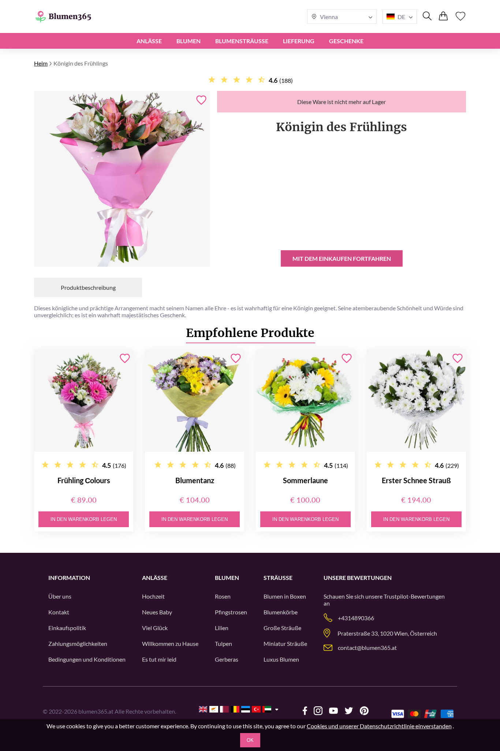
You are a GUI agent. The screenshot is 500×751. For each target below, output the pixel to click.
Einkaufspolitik (67, 627)
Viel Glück (155, 627)
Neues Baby (157, 611)
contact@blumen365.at (367, 647)
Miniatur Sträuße (285, 643)
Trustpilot (396, 596)
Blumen (188, 40)
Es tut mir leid (159, 659)
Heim (41, 63)
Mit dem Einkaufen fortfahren (341, 258)
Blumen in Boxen (285, 596)
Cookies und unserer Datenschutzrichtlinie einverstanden (379, 725)
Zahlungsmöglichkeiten (77, 643)
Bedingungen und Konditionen (87, 659)
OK (250, 740)
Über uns (59, 596)
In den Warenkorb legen (84, 519)
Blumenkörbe (281, 611)
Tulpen (223, 643)
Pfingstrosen (231, 611)
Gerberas (226, 659)
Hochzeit (153, 596)
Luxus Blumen (281, 659)
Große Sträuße (282, 627)
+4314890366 (356, 617)
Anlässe (149, 40)
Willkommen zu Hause (170, 643)
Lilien (221, 627)
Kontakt (58, 611)
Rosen (223, 596)
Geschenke (346, 40)
